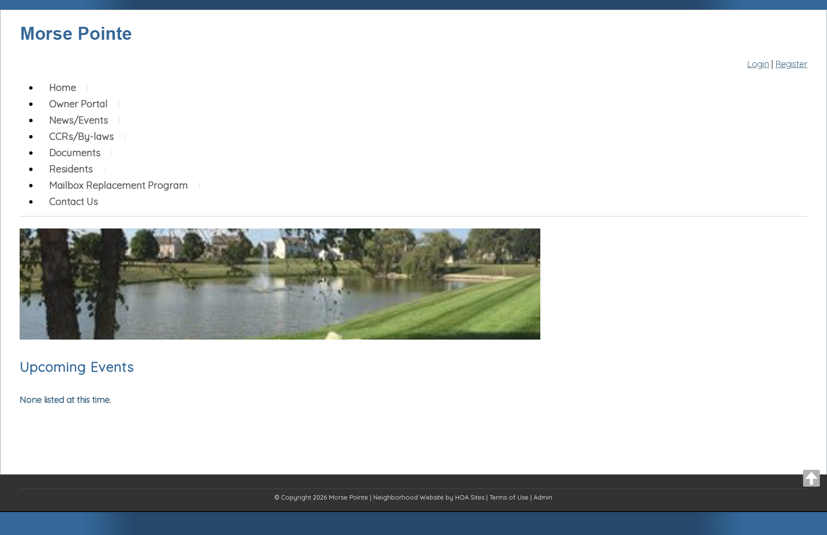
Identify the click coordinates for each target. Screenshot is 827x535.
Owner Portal (78, 104)
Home (62, 87)
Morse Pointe (348, 497)
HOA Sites (469, 497)
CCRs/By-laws (81, 136)
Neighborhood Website (408, 497)
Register (791, 63)
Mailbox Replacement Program (118, 185)
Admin (543, 497)
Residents (71, 169)
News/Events (78, 120)
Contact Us (73, 201)
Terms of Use (509, 497)
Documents (75, 153)
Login (758, 63)
